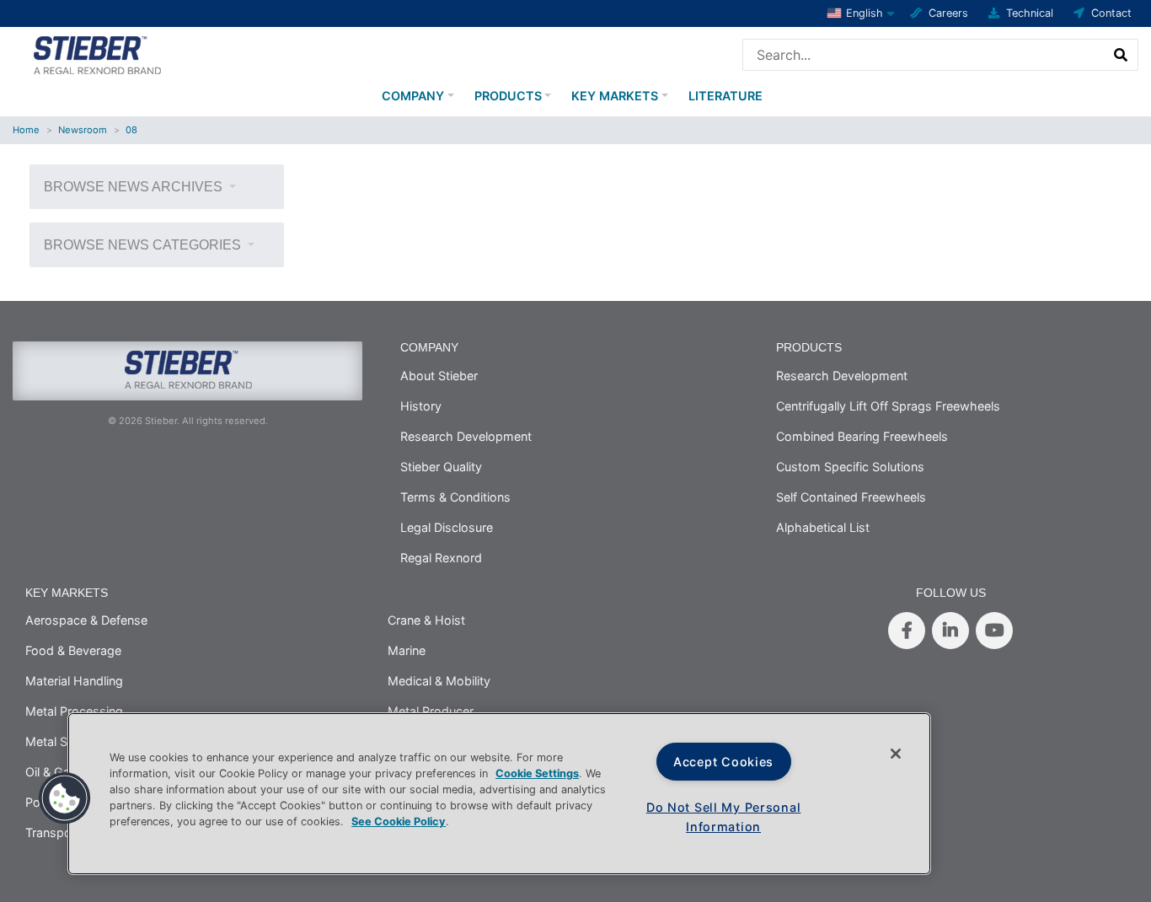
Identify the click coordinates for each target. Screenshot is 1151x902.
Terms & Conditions (455, 497)
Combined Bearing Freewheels (862, 436)
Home (26, 130)
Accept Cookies (723, 761)
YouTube (994, 630)
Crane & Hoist (426, 620)
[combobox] (924, 55)
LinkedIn (950, 630)
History (421, 406)
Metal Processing (74, 711)
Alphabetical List (823, 527)
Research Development (466, 436)
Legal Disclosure (446, 527)
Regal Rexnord (441, 557)
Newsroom (82, 130)
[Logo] (97, 53)
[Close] (895, 753)
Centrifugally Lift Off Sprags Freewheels (888, 406)
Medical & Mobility (439, 681)
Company (413, 96)
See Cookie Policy (398, 821)
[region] (499, 793)
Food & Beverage (73, 650)
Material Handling (74, 681)
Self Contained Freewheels (851, 497)
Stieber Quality (441, 466)
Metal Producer (431, 711)
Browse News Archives (135, 187)
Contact (1111, 13)
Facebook (906, 630)
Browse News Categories (144, 245)
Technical (1029, 13)
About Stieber (439, 375)
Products (508, 96)
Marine (407, 650)
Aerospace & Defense (86, 620)
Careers (948, 13)
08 (131, 130)
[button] (65, 798)
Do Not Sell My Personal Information (723, 817)
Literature (725, 96)
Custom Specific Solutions (850, 466)
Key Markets (614, 96)
